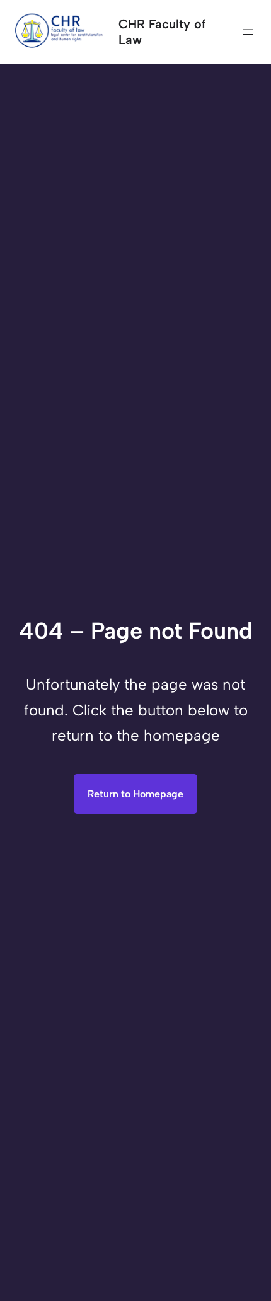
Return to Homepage (135, 794)
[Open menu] (248, 32)
